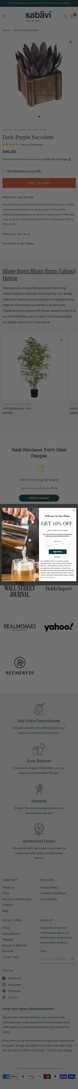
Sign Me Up (57, 552)
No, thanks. (57, 557)
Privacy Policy (45, 577)
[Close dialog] (74, 510)
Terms (53, 577)
